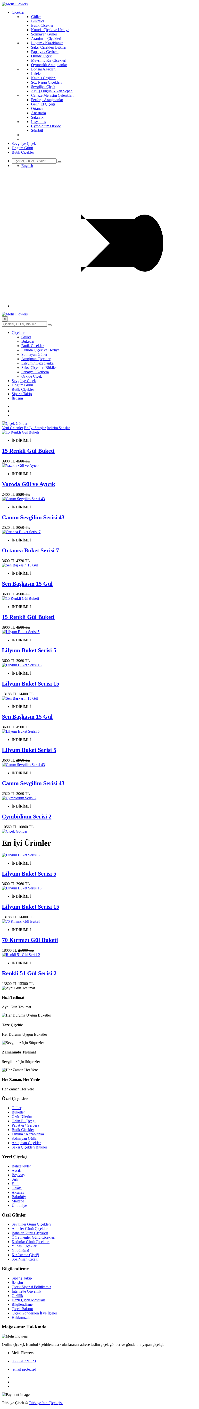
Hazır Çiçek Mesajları (28, 1300)
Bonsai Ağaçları (43, 69)
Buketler (37, 21)
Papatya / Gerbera (44, 52)
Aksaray (18, 1192)
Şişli (15, 1179)
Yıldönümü (20, 1250)
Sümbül (37, 130)
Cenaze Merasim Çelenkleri (52, 95)
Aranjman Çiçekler (35, 359)
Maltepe (18, 1201)
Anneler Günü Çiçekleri (30, 1228)
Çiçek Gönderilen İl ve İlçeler (34, 1313)
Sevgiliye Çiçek (43, 87)
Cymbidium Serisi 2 (26, 816)
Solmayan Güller (44, 34)
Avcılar (17, 1170)
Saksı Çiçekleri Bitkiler (48, 47)
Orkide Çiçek (41, 56)
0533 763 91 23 (24, 1361)
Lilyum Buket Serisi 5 (29, 650)
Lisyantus (38, 122)
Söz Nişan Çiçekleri (46, 82)
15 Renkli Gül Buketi (28, 451)
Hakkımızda (21, 1317)
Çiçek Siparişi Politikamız (31, 1287)
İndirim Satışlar (58, 428)
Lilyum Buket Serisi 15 (30, 683)
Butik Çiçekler (42, 25)
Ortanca (37, 108)
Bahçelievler (21, 1166)
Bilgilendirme (22, 1304)
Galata (17, 1188)
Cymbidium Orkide (46, 126)
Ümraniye (19, 1205)
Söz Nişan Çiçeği (25, 1259)
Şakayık (37, 117)
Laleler (36, 73)
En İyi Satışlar (35, 428)
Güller (36, 17)
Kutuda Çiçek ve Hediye (50, 30)
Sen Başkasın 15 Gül (27, 584)
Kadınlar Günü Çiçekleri (31, 1242)
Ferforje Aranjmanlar (47, 100)
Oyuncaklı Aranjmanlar (49, 65)
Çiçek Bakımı (22, 1309)
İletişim (17, 398)
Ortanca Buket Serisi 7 (30, 550)
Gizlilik (17, 1296)
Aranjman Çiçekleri (46, 38)
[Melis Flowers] (15, 4)
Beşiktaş (18, 1175)
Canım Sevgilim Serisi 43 (33, 517)
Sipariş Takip (22, 394)
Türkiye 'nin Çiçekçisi (46, 1403)
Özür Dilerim (22, 1116)
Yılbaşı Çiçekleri (24, 1246)
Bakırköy (19, 1197)
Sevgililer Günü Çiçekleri (31, 1224)
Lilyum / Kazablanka (47, 43)
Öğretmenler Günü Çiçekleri (33, 1237)
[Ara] (59, 162)
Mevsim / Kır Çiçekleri (48, 60)
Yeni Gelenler (12, 428)
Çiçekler (18, 12)
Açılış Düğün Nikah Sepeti (52, 91)
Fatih (15, 1184)
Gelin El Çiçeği (43, 104)
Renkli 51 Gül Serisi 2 (29, 973)
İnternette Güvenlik (26, 1291)
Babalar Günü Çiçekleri (30, 1233)
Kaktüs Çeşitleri (43, 78)
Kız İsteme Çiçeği (25, 1255)
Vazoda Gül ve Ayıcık (28, 484)
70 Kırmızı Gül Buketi (30, 940)
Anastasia (38, 113)
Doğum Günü (22, 148)
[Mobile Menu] (104, 306)
